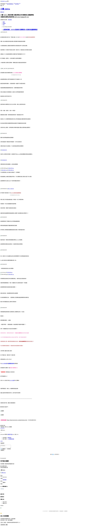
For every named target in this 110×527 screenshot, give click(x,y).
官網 (12, 380)
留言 (11, 434)
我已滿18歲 (3, 524)
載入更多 (2, 443)
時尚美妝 (10, 19)
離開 (6, 524)
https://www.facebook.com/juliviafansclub (17, 420)
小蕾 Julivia (5, 9)
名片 (4, 24)
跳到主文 (2, 12)
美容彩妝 (9, 437)
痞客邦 (9, 434)
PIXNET (46, 511)
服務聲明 (65, 511)
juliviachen (2, 427)
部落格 (4, 23)
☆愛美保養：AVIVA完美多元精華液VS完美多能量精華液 (20, 29)
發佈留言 (2, 450)
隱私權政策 (61, 511)
